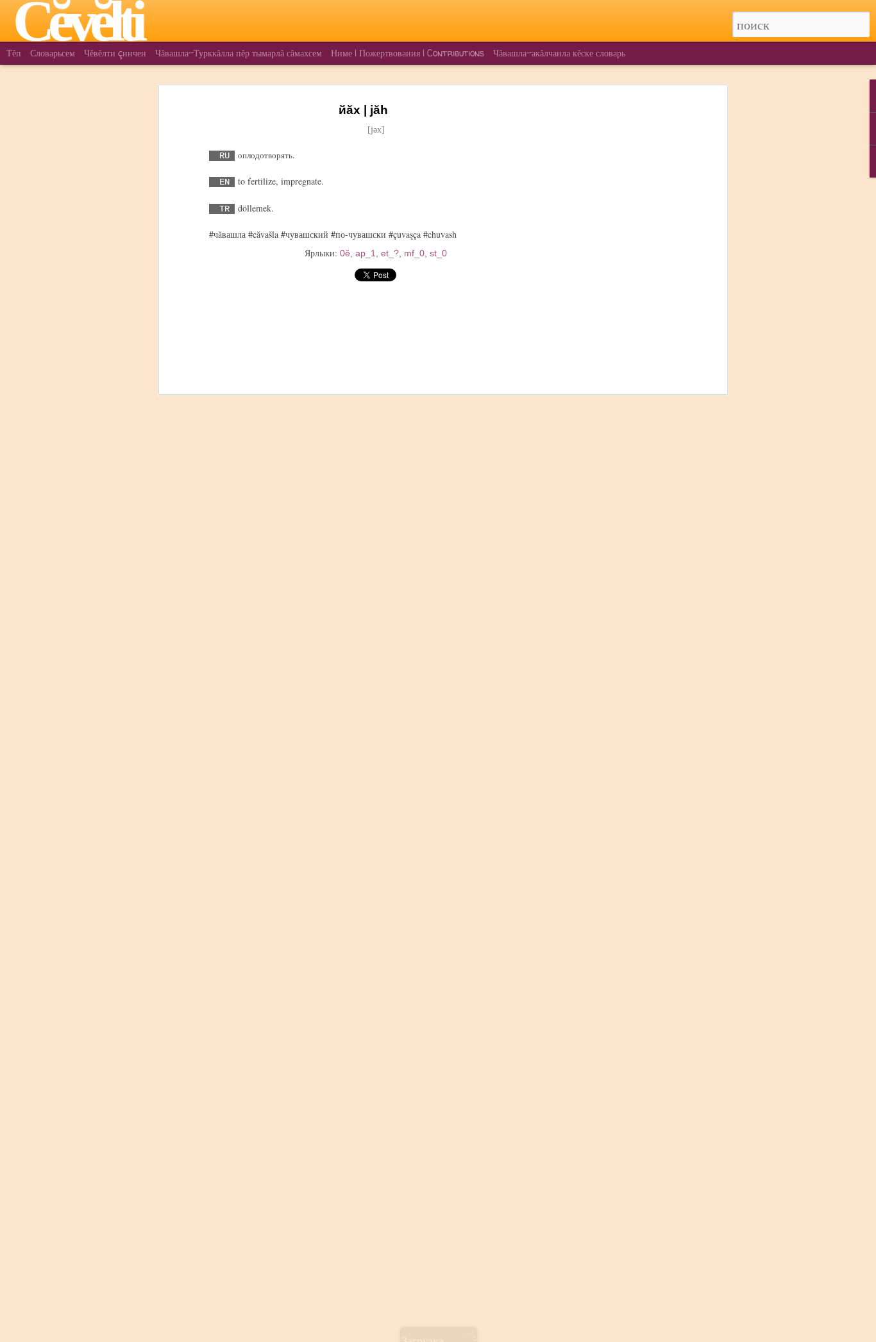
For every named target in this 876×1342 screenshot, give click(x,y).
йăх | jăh (363, 110)
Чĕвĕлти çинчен (115, 53)
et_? (390, 253)
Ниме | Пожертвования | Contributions (407, 53)
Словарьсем (52, 53)
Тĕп (13, 53)
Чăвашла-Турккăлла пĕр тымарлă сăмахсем (238, 53)
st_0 (438, 253)
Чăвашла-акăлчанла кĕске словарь (559, 53)
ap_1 (365, 253)
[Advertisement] (613, 302)
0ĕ (345, 253)
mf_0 (414, 253)
